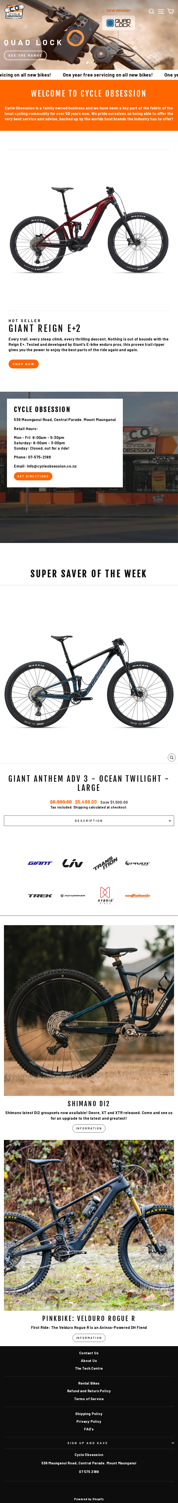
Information (89, 1128)
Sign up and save (87, 1443)
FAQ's (89, 1429)
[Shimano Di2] (89, 1010)
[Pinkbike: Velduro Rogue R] (89, 1225)
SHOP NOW (24, 364)
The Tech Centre (89, 1368)
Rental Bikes (89, 1383)
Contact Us (89, 1353)
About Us (89, 1360)
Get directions (33, 476)
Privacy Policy (89, 1421)
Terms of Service (89, 1399)
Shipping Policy (88, 1414)
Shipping (80, 807)
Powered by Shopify (89, 1499)
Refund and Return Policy (89, 1391)
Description (89, 820)
